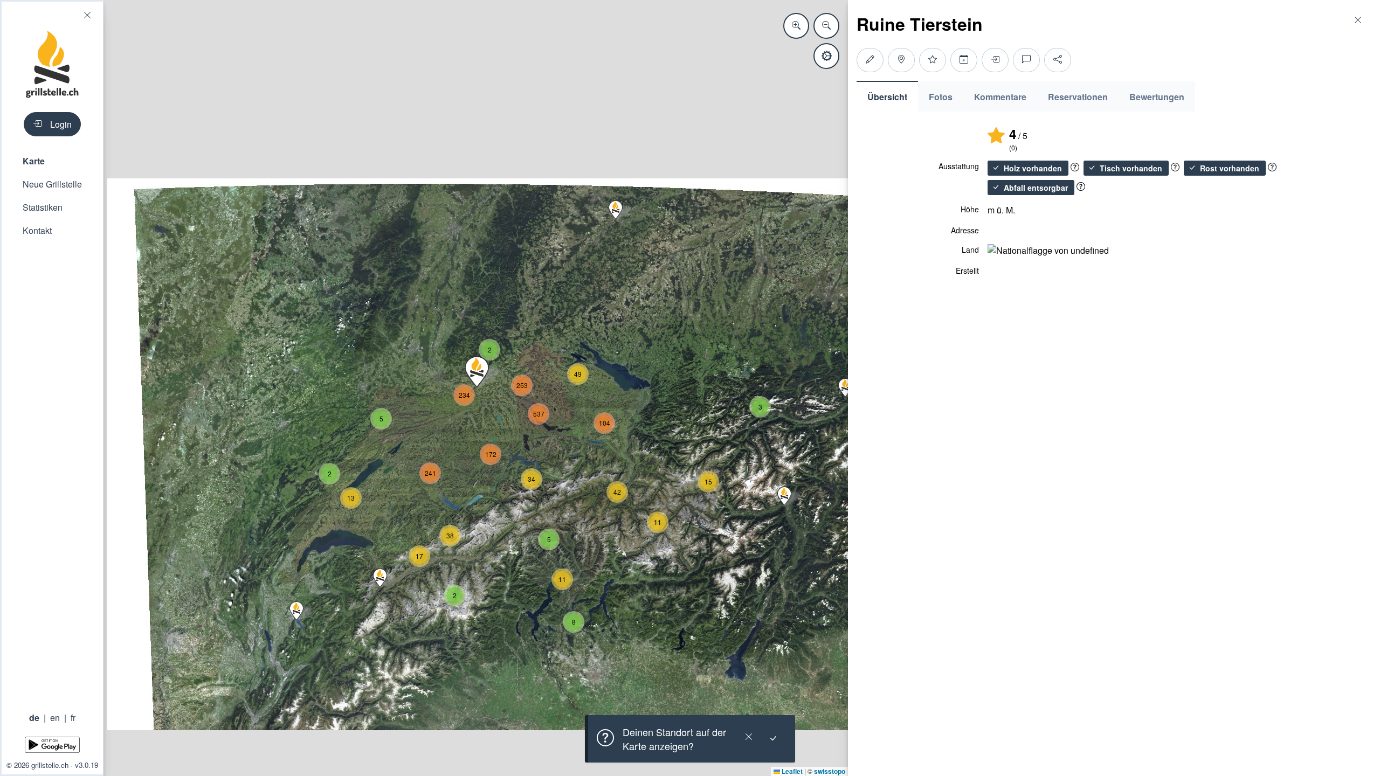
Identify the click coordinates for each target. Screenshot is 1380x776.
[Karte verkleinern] (826, 26)
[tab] (887, 96)
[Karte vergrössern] (796, 26)
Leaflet (791, 771)
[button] (52, 160)
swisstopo (829, 771)
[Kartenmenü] (826, 56)
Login (61, 124)
